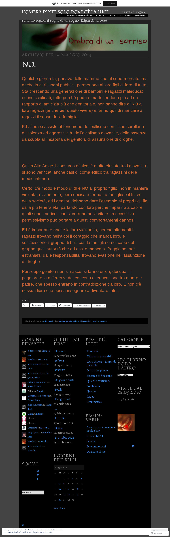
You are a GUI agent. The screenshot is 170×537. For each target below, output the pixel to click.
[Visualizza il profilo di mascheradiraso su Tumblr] (37, 479)
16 (68, 489)
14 (60, 489)
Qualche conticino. (98, 381)
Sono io (40, 391)
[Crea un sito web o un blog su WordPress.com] (23, 525)
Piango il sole (33, 400)
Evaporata (32, 427)
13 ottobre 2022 (64, 438)
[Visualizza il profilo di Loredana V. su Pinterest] (37, 475)
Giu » (62, 508)
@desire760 (33, 350)
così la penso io (48, 321)
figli (81, 321)
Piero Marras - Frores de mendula (101, 363)
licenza (112, 15)
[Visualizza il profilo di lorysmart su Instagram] (37, 471)
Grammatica (94, 402)
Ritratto (40, 413)
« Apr (56, 508)
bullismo (76, 321)
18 (77, 489)
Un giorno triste (64, 380)
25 (77, 494)
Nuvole (91, 391)
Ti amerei (92, 351)
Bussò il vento (34, 386)
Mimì (30, 413)
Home (60, 15)
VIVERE (60, 370)
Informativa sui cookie (45, 532)
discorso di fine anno (99, 376)
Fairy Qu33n (33, 432)
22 (64, 494)
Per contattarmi (125, 15)
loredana (31, 359)
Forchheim (93, 386)
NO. (29, 65)
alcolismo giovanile (65, 321)
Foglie (58, 389)
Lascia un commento (100, 321)
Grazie (59, 428)
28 (60, 499)
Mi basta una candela (99, 356)
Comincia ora (110, 3)
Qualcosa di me (140, 15)
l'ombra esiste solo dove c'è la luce (65, 12)
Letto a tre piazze (97, 370)
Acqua (90, 397)
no (90, 321)
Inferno (59, 361)
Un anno (43, 359)
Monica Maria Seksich (38, 395)
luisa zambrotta (35, 364)
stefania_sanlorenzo (37, 382)
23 (69, 494)
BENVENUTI (101, 15)
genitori (86, 321)
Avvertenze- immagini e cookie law (79, 15)
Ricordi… (44, 427)
